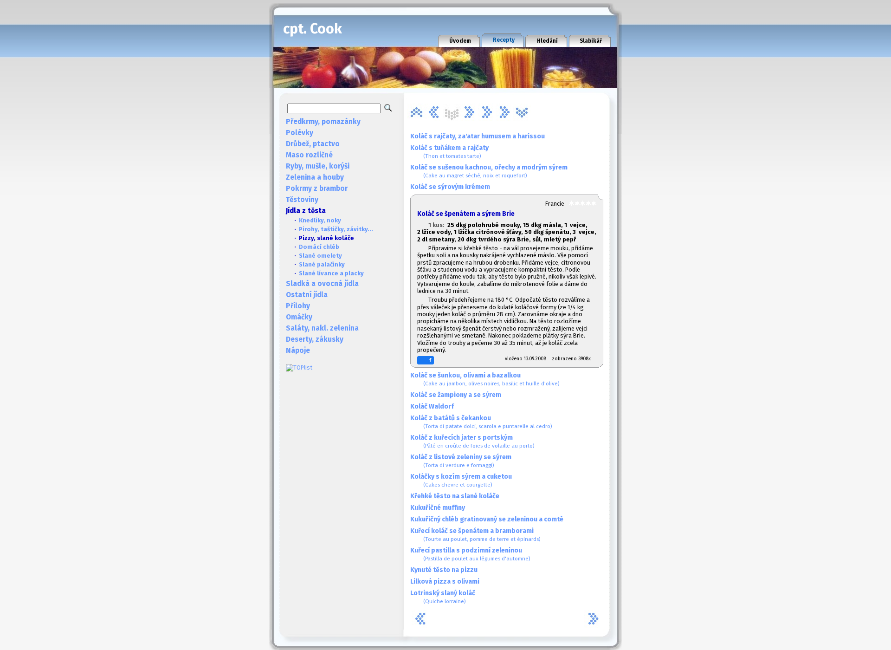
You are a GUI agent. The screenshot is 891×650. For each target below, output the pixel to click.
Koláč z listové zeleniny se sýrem (460, 460)
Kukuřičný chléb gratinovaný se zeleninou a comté (486, 519)
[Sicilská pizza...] (504, 112)
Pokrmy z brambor (317, 188)
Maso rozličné (309, 155)
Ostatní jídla (307, 295)
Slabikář (591, 41)
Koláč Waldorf (432, 406)
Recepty (504, 40)
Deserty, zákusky (314, 339)
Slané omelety (320, 255)
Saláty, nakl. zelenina (322, 328)
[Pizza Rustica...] (487, 112)
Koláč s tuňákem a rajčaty (449, 151)
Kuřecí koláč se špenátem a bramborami (475, 534)
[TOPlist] (299, 367)
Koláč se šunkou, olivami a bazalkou (485, 379)
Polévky (299, 133)
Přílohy (298, 306)
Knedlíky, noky (320, 220)
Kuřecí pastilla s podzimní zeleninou (470, 554)
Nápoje (298, 350)
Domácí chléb (319, 246)
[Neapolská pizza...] (469, 112)
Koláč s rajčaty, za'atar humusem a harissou (477, 136)
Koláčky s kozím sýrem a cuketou (461, 480)
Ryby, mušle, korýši (317, 166)
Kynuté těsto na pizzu (444, 570)
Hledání (547, 41)
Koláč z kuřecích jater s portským (472, 441)
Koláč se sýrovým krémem (450, 187)
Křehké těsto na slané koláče (454, 496)
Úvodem (460, 41)
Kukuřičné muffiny (437, 508)
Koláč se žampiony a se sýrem (455, 395)
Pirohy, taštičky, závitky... (336, 229)
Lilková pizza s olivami (444, 581)
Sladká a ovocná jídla (322, 284)
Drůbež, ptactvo (313, 144)
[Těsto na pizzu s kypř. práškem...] (522, 112)
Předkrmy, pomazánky (323, 121)
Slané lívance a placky (331, 273)
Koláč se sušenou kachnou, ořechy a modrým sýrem (489, 171)
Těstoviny (302, 199)
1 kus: (437, 224)
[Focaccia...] (434, 112)
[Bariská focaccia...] (416, 112)
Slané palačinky (322, 264)
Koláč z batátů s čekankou (481, 421)
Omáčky (299, 317)
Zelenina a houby (315, 177)
